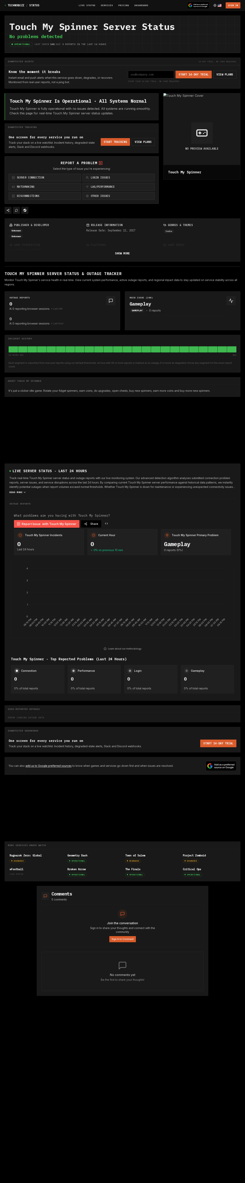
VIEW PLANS (224, 74)
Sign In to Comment (123, 939)
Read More (15, 492)
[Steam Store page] (24, 210)
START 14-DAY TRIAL (194, 74)
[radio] (45, 177)
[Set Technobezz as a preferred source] (198, 5)
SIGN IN (233, 5)
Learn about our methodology (124, 648)
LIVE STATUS (87, 5)
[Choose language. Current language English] (217, 5)
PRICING (123, 5)
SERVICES (107, 5)
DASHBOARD (141, 5)
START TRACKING (115, 142)
